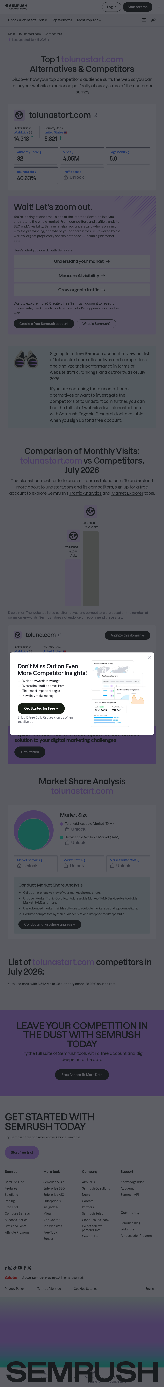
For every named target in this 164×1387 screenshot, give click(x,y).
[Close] (149, 657)
